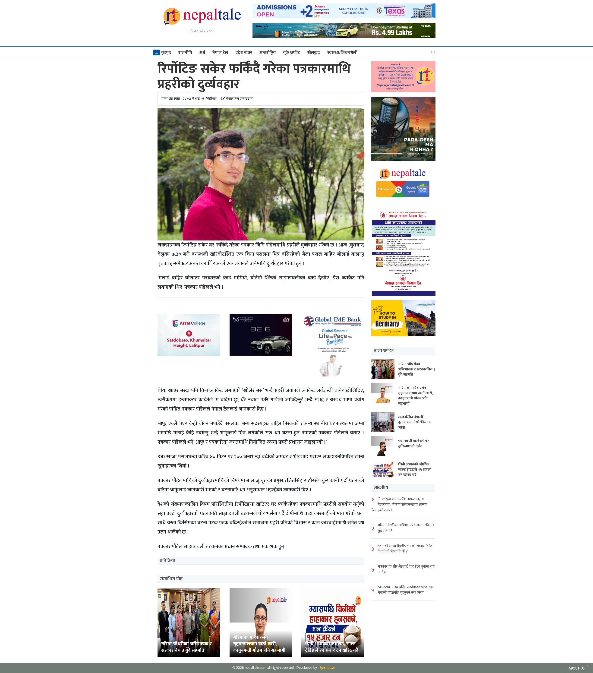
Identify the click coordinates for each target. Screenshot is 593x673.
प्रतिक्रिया (167, 561)
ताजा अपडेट (384, 350)
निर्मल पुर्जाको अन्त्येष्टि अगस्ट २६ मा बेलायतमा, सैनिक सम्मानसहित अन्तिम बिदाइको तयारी (399, 504)
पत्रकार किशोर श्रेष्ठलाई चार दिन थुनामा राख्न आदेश (406, 569)
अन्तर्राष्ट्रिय (267, 52)
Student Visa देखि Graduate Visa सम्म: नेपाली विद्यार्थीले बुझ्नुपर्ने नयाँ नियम (406, 590)
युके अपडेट (291, 52)
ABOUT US (577, 668)
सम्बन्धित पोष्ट (171, 579)
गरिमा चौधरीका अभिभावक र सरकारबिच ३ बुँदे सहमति (406, 528)
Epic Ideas (327, 668)
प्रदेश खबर (244, 52)
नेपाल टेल (220, 52)
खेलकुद (313, 52)
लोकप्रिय (381, 487)
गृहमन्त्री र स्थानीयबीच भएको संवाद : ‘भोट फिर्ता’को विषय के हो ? (405, 548)
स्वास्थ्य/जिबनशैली (342, 52)
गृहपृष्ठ (166, 52)
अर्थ (202, 52)
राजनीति (185, 52)
